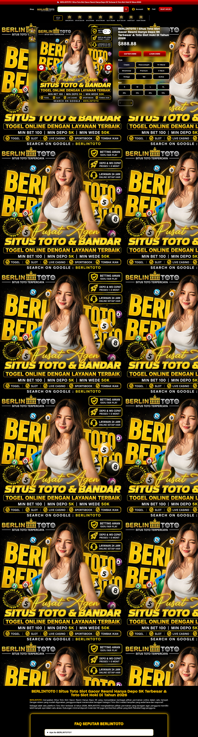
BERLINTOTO (36, 700)
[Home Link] (45, 9)
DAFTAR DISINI (130, 54)
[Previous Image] (41, 67)
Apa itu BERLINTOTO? (60, 732)
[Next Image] (108, 67)
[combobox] (91, 9)
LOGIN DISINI (154, 54)
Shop (32, 9)
